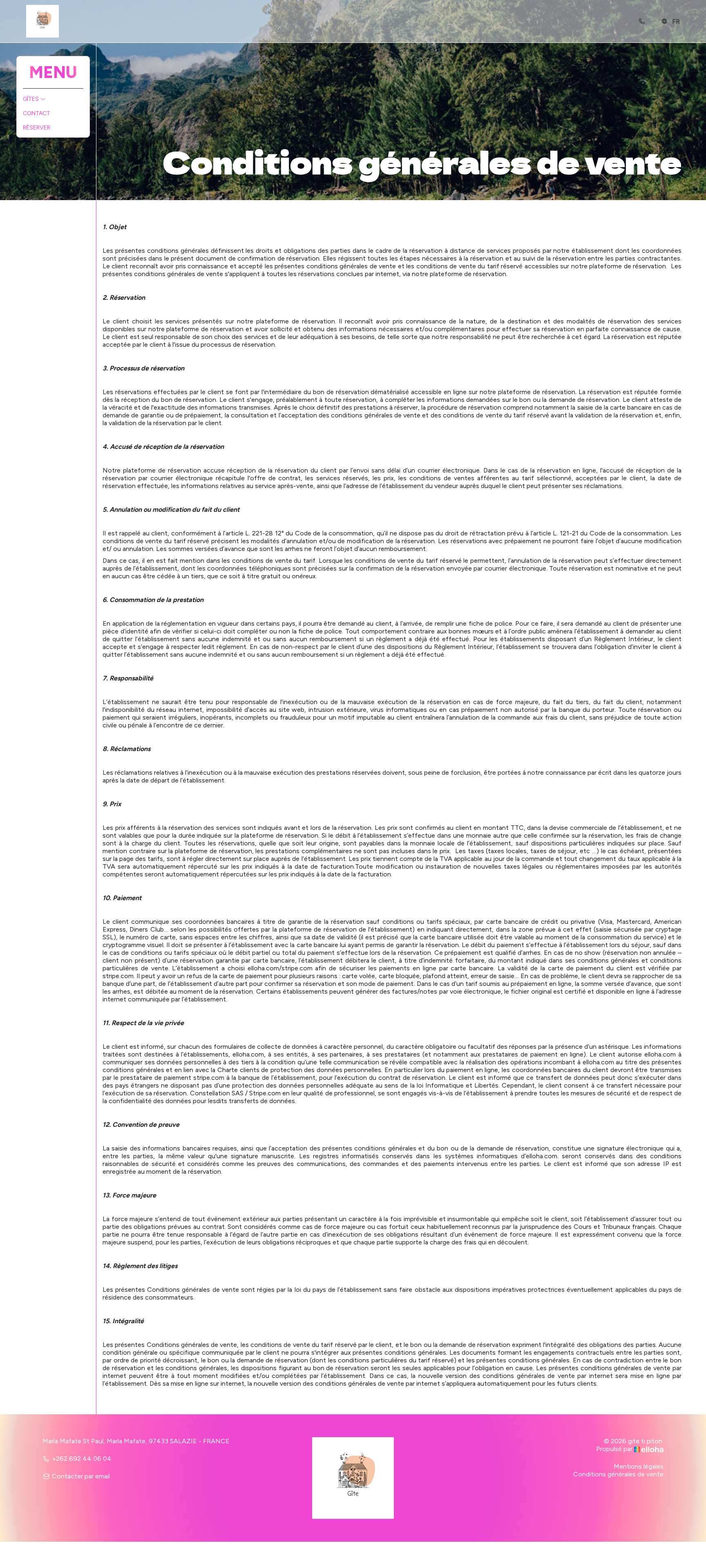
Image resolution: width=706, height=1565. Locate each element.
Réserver (36, 127)
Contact (36, 113)
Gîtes (31, 99)
